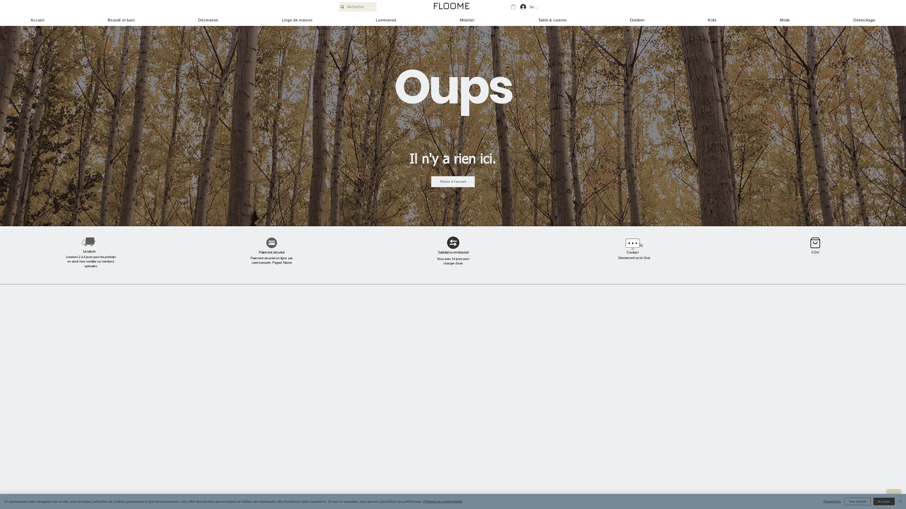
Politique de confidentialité (442, 501)
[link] (513, 6)
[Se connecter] (523, 7)
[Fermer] (900, 501)
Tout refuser (858, 501)
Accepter (884, 501)
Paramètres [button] (832, 501)
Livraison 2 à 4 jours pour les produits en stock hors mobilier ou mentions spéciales (91, 261)
